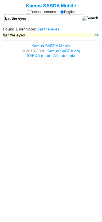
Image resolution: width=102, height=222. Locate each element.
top (96, 34)
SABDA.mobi (38, 55)
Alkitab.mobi (64, 55)
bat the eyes (48, 29)
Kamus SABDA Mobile (51, 6)
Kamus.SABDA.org (63, 51)
